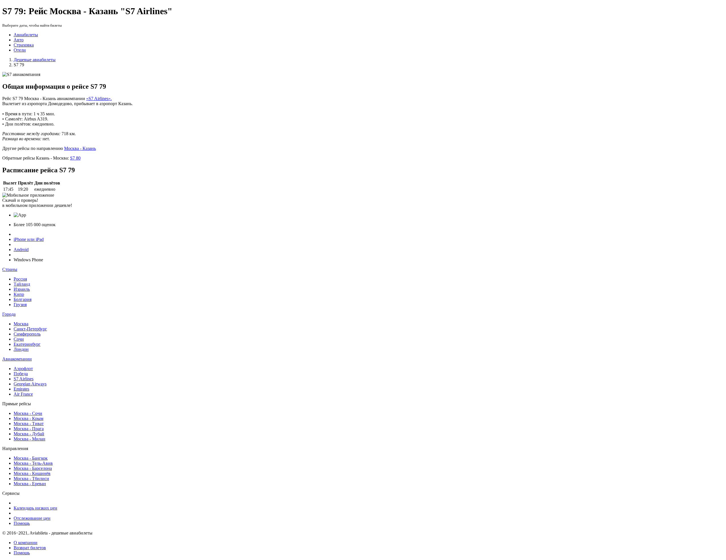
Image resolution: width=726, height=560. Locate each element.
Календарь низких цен (35, 508)
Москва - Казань (80, 148)
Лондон (21, 349)
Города (9, 314)
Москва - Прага (29, 428)
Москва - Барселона (33, 468)
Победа (21, 373)
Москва (21, 323)
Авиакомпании (17, 359)
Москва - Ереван (30, 483)
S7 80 (75, 158)
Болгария (22, 299)
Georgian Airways (30, 383)
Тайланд (22, 284)
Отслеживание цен (32, 518)
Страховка (24, 45)
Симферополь (27, 334)
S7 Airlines (23, 378)
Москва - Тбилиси (31, 478)
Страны (9, 269)
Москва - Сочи (28, 413)
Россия (20, 279)
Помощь (22, 523)
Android (21, 249)
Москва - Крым (28, 418)
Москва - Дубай (29, 433)
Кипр (19, 294)
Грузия (20, 304)
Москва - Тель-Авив (33, 463)
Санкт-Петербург (30, 328)
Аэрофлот (23, 368)
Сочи (19, 339)
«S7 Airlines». (99, 98)
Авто (19, 39)
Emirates (21, 389)
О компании (25, 542)
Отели (20, 50)
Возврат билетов (30, 547)
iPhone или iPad (29, 239)
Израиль (22, 289)
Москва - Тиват (29, 423)
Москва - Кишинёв (32, 473)
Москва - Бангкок (31, 458)
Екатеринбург (27, 344)
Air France (23, 394)
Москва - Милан (29, 438)
